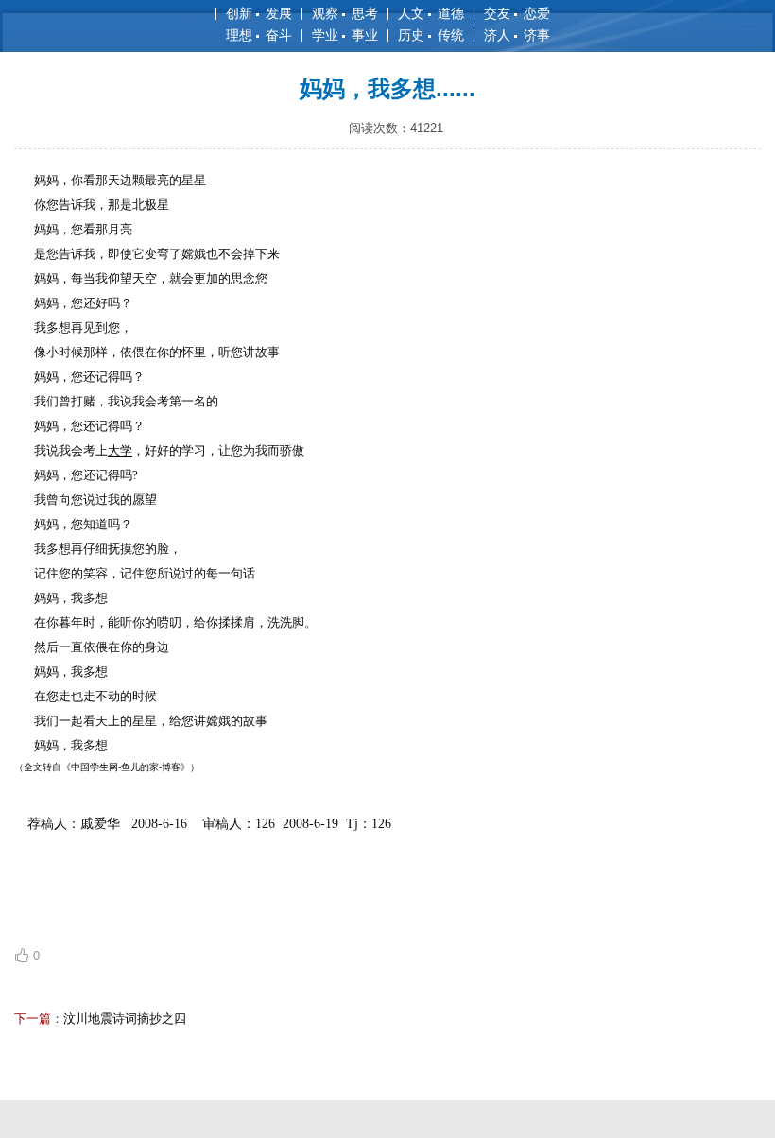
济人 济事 (517, 35)
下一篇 (32, 1018)
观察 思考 (345, 13)
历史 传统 (431, 35)
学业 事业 (345, 35)
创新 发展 (259, 13)
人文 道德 (431, 13)
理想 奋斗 (259, 35)
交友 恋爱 (517, 13)
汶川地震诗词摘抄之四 (124, 1018)
